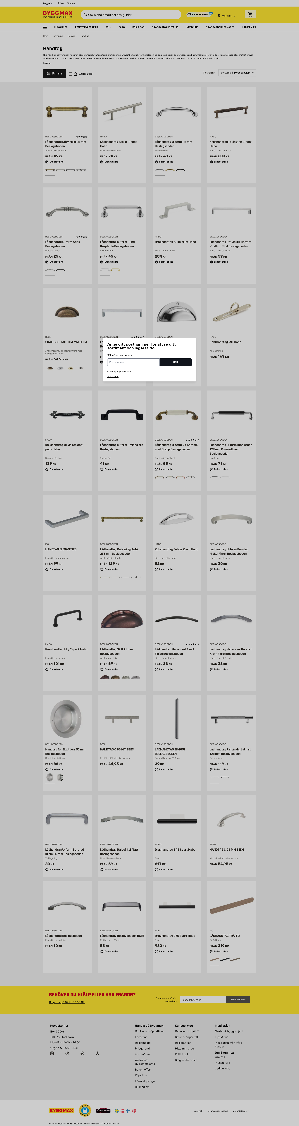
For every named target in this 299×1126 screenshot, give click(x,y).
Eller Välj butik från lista (119, 371)
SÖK (175, 362)
